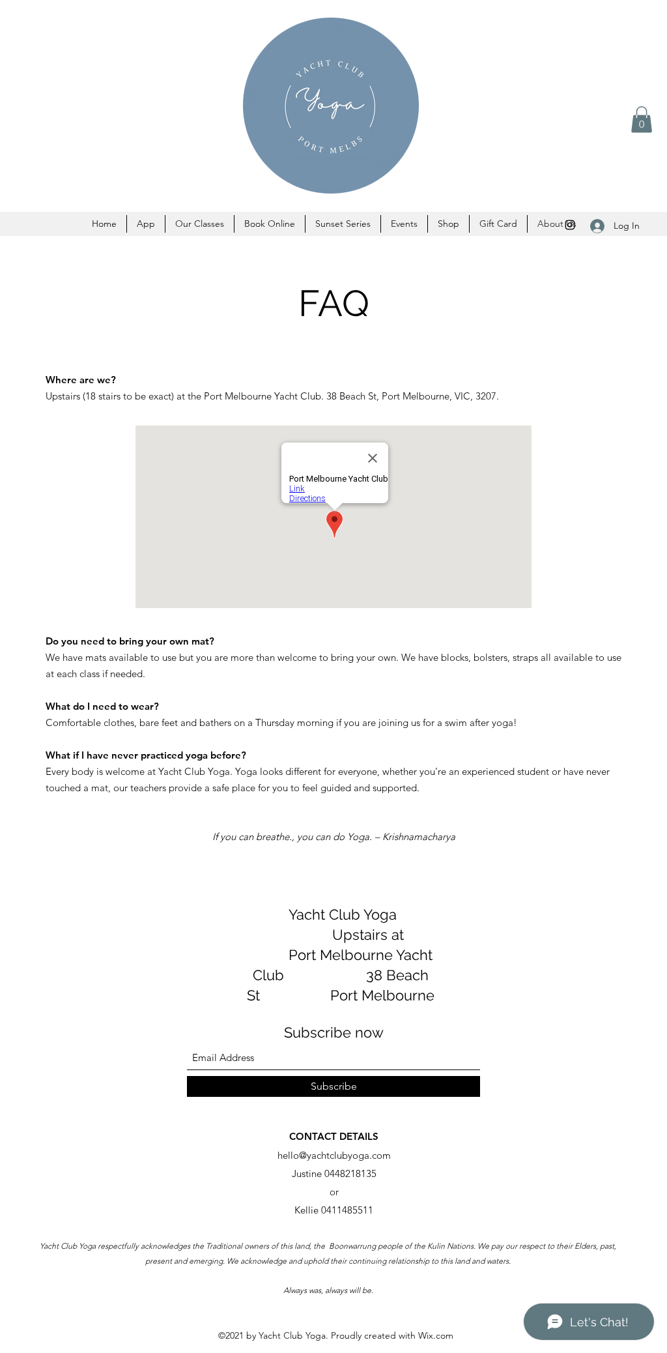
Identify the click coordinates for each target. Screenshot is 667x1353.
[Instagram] (569, 224)
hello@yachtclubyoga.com (334, 1155)
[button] (642, 119)
